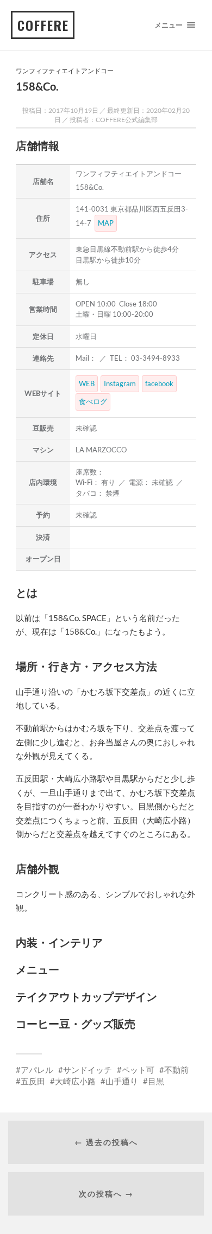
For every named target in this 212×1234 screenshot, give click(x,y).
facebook (159, 383)
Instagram (120, 383)
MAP (106, 223)
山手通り (121, 1081)
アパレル (37, 1070)
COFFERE (43, 25)
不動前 (176, 1070)
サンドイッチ (87, 1070)
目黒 (156, 1081)
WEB (87, 383)
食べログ (93, 401)
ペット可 (138, 1070)
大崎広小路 (75, 1081)
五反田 (33, 1081)
